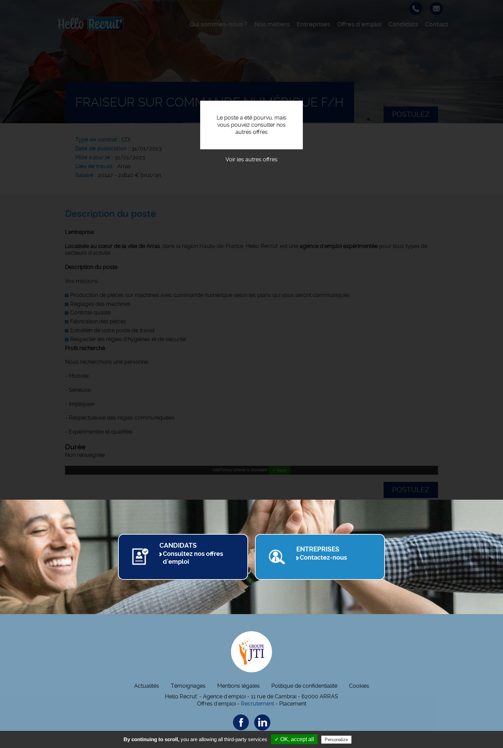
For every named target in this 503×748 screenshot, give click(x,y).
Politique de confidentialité (304, 686)
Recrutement (257, 703)
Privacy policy (369, 739)
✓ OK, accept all (294, 739)
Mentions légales (238, 686)
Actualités (146, 686)
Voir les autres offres (251, 159)
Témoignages (188, 686)
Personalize (336, 739)
